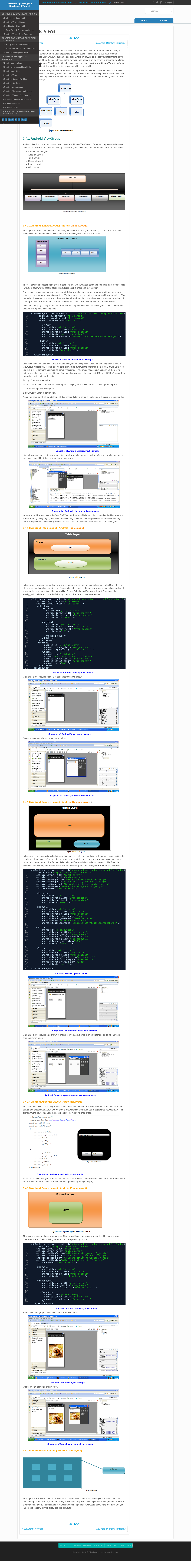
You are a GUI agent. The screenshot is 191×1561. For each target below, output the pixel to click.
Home (144, 21)
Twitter (157, 2)
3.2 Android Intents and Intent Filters (17, 67)
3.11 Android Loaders (11, 103)
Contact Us (64, 1545)
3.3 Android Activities (11, 71)
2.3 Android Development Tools (15, 52)
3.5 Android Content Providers (15, 79)
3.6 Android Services (11, 83)
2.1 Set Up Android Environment (16, 44)
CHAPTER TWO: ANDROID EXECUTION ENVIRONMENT (19, 39)
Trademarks (111, 1545)
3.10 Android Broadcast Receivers (17, 99)
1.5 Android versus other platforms (17, 34)
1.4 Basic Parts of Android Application (18, 30)
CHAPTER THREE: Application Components (92, 2)
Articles (163, 21)
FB (153, 2)
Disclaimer (98, 1545)
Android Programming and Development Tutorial (57, 2)
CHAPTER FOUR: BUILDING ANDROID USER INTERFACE (18, 112)
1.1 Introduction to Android (14, 18)
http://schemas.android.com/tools (74, 872)
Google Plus (161, 2)
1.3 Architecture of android (14, 26)
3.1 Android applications (12, 63)
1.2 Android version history (14, 22)
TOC (76, 38)
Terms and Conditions (82, 1545)
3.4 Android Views (10, 75)
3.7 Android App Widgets (13, 87)
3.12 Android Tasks (10, 107)
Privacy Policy (125, 1545)
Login (169, 2)
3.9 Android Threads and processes (17, 95)
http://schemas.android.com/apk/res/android (96, 313)
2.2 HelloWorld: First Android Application (19, 48)
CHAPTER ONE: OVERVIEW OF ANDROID (19, 14)
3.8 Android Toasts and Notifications (17, 91)
